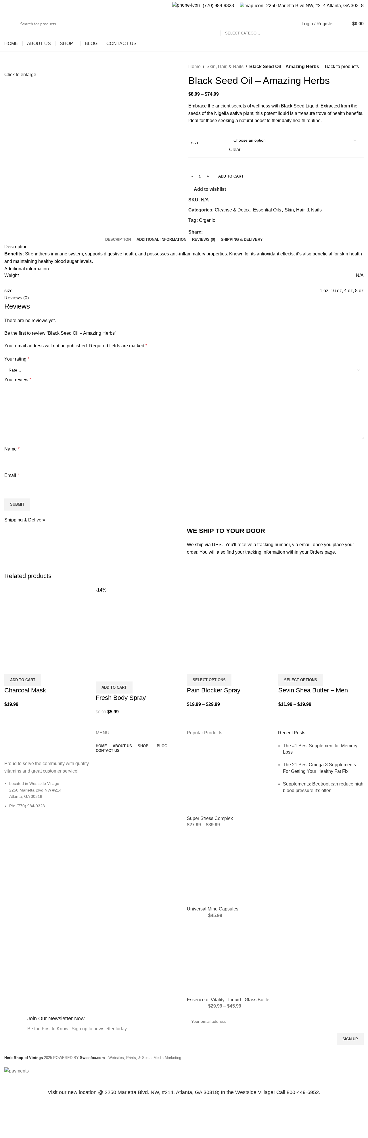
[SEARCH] (276, 23)
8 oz (359, 290)
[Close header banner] (7, 1082)
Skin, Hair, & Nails (225, 66)
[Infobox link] (92, 1024)
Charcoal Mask (25, 690)
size (195, 142)
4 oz (348, 290)
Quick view (11, 667)
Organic (207, 220)
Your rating (16, 359)
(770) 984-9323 (218, 5)
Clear (234, 149)
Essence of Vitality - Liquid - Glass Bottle (228, 999)
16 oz (336, 290)
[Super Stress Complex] (229, 778)
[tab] (118, 239)
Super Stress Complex (210, 818)
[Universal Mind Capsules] (229, 869)
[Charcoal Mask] (47, 622)
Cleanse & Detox (232, 209)
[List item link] (47, 797)
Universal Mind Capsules (212, 908)
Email (11, 475)
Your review (17, 379)
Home (194, 66)
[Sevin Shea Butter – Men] (321, 622)
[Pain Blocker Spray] (230, 622)
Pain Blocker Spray (213, 690)
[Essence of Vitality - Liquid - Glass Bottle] (229, 959)
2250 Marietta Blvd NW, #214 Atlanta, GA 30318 (315, 5)
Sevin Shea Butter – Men (313, 690)
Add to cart (231, 176)
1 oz (324, 290)
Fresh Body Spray (121, 697)
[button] (22, 680)
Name (12, 448)
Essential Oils (267, 209)
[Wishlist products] (342, 24)
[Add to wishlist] (27, 667)
